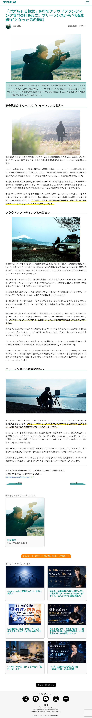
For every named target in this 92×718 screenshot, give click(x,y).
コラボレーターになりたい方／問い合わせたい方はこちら (46, 556)
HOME (46, 705)
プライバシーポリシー (46, 707)
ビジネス (82, 26)
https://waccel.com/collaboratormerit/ (20, 477)
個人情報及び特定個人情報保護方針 (46, 709)
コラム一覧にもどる (46, 685)
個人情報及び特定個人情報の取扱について (46, 712)
